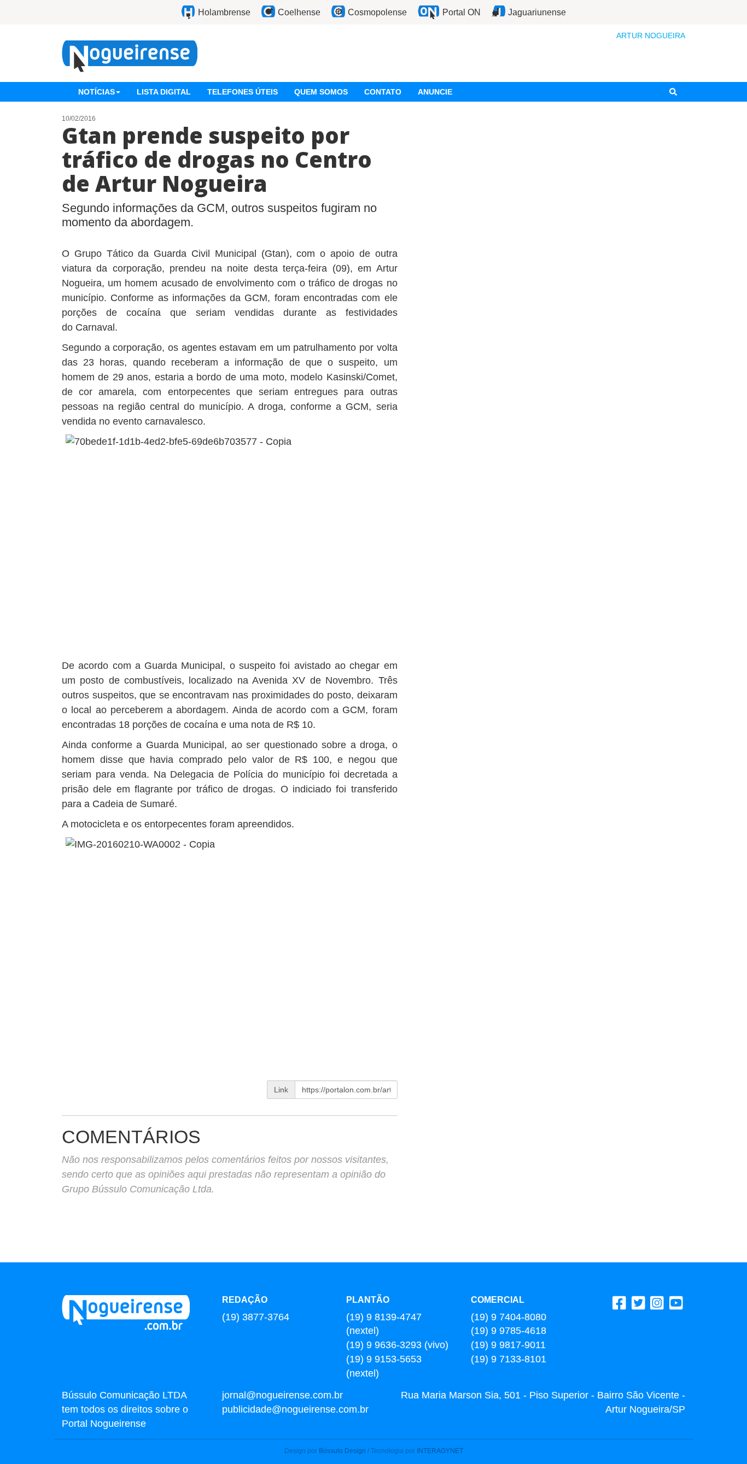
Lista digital (164, 91)
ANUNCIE (435, 91)
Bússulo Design (342, 1451)
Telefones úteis (242, 91)
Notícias (96, 91)
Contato (382, 91)
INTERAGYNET (440, 1451)
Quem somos (321, 91)
